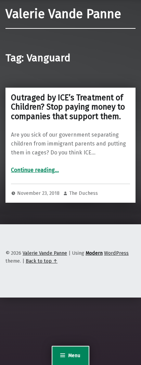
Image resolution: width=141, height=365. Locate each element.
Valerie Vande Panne (63, 14)
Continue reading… (35, 170)
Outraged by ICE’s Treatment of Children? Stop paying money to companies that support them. (68, 107)
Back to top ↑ (41, 261)
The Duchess (83, 193)
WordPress (116, 253)
